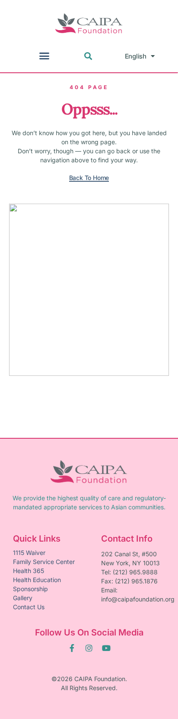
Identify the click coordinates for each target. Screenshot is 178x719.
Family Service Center (44, 561)
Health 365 (28, 570)
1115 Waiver (29, 552)
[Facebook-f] (72, 648)
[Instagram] (89, 648)
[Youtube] (106, 648)
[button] (44, 56)
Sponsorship (30, 588)
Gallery (22, 597)
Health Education (37, 579)
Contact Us (28, 607)
